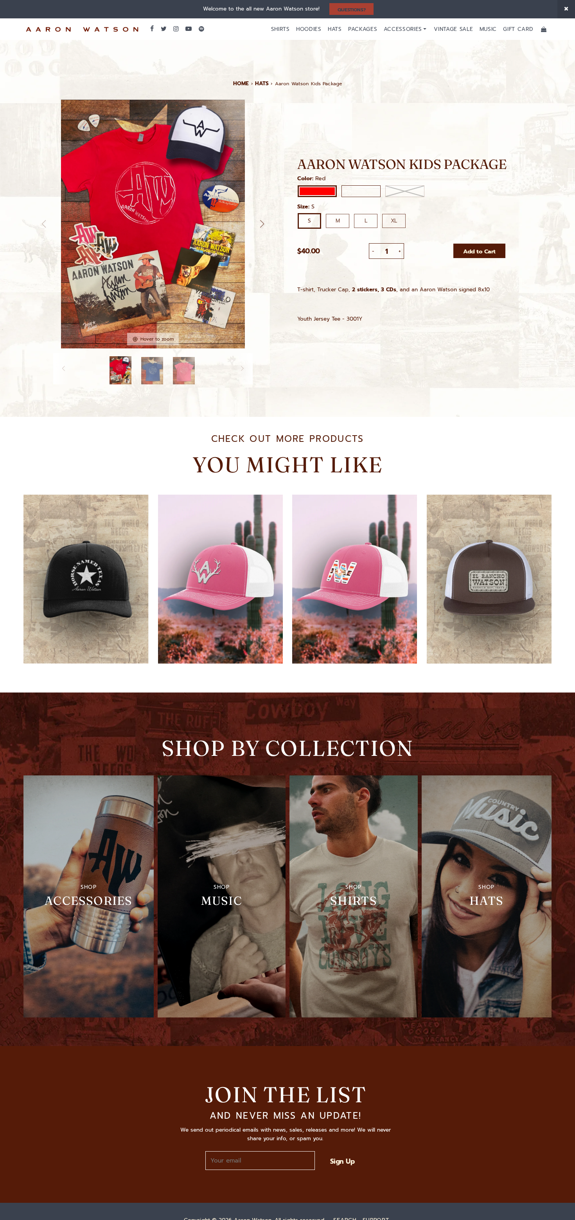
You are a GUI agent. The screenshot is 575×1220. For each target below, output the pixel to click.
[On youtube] (188, 29)
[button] (262, 224)
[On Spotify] (201, 29)
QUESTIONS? (351, 9)
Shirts (280, 29)
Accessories (403, 29)
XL (394, 221)
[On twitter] (163, 29)
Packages (362, 29)
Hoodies (309, 29)
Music (488, 29)
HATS (262, 84)
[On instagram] (176, 29)
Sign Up (342, 1161)
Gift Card (518, 29)
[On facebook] (151, 29)
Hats (335, 29)
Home (241, 84)
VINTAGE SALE (453, 29)
